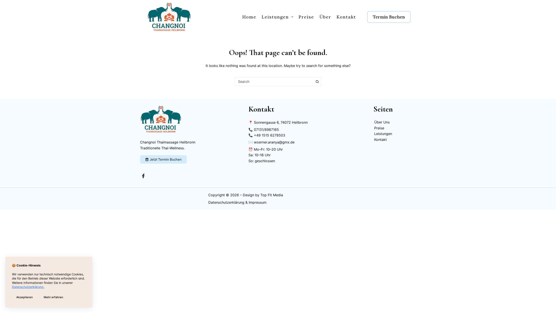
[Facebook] (143, 175)
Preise (306, 17)
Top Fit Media (271, 195)
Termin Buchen (389, 17)
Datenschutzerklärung (226, 202)
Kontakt (346, 17)
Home (249, 17)
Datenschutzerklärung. (28, 287)
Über (325, 17)
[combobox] (274, 81)
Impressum (257, 202)
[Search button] (317, 81)
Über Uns (382, 122)
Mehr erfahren (53, 297)
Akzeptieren (24, 297)
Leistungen (275, 17)
